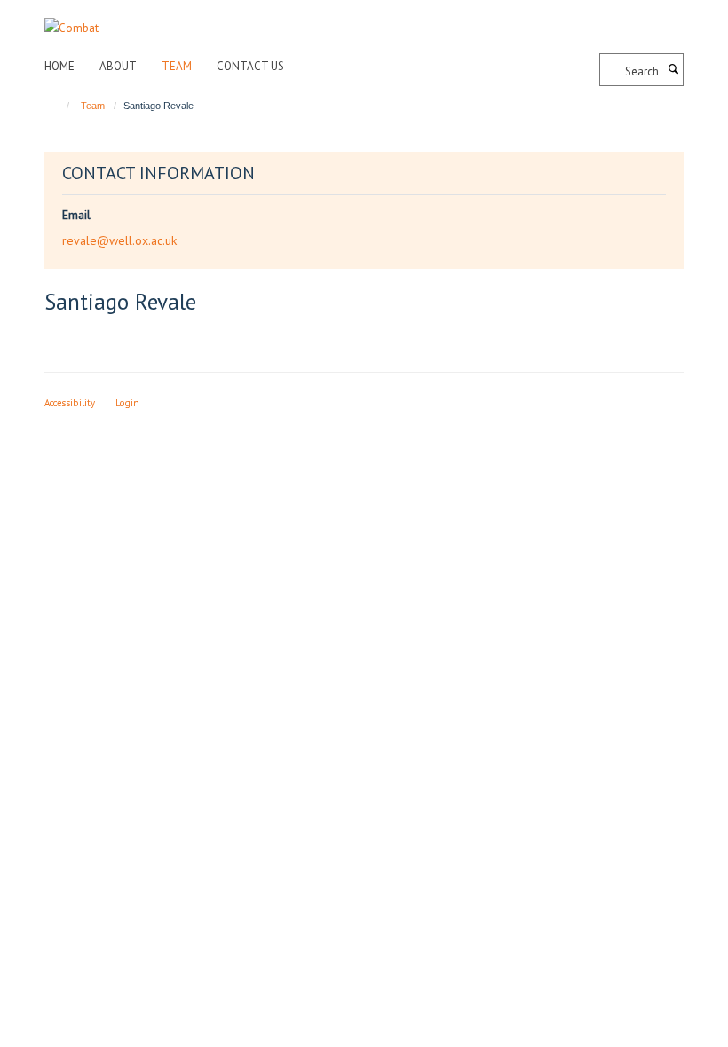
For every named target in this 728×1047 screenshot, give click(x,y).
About (118, 66)
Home (59, 66)
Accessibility (69, 403)
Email (76, 215)
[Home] (60, 105)
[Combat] (71, 18)
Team (177, 66)
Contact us (250, 66)
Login (127, 403)
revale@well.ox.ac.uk (119, 240)
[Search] (673, 70)
